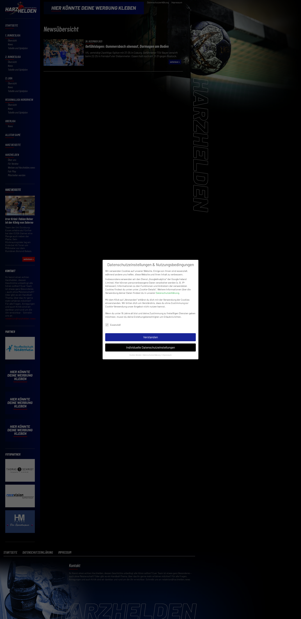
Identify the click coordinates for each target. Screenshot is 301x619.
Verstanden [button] (150, 337)
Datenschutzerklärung (167, 292)
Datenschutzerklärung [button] (152, 355)
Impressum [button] (167, 355)
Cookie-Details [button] (135, 355)
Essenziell (115, 324)
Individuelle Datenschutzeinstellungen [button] (150, 347)
